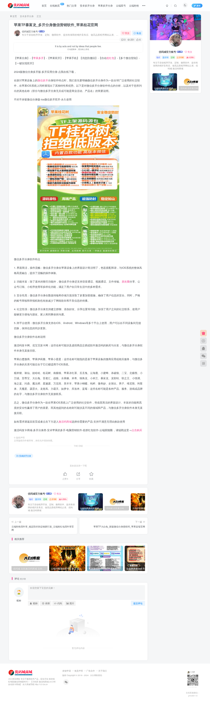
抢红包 (110, 58)
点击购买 (137, 430)
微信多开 (43, 80)
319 (39, 499)
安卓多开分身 (87, 5)
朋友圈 (126, 281)
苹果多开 (38, 58)
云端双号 (121, 5)
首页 (44, 5)
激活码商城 (65, 421)
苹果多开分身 (105, 5)
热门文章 (72, 5)
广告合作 (90, 670)
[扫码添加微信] (203, 356)
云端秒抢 (134, 5)
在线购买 (56, 5)
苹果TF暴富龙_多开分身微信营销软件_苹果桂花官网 (56, 24)
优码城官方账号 (30, 31)
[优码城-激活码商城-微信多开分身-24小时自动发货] (20, 672)
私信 (138, 33)
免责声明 (78, 670)
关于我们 (102, 670)
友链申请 (66, 670)
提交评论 (138, 603)
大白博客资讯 (96, 675)
